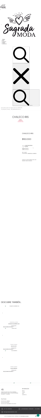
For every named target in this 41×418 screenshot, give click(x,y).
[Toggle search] (21, 55)
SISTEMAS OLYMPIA (25, 416)
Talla (23, 145)
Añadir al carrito (25, 148)
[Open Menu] (0, 9)
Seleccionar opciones (8, 326)
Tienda (3, 42)
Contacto (4, 43)
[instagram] (36, 416)
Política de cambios (5, 401)
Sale (3, 40)
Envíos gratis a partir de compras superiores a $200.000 (11, 107)
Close (4, 39)
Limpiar (26, 146)
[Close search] (21, 76)
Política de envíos (5, 402)
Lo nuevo (4, 41)
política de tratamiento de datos (8, 403)
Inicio (20, 119)
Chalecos (20, 120)
